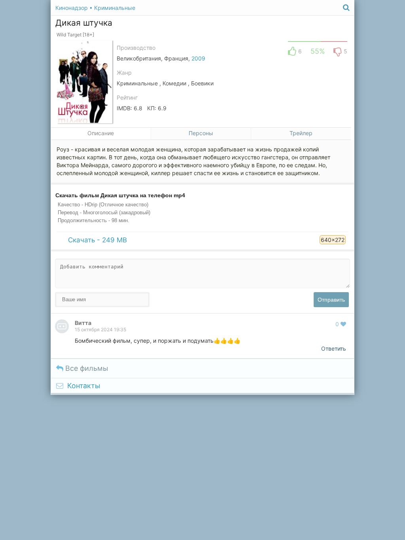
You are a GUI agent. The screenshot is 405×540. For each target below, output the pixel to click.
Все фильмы (85, 368)
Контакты (83, 385)
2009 (198, 58)
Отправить (331, 299)
